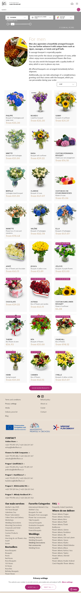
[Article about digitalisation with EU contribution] (17, 427)
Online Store (11, 441)
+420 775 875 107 (15, 4)
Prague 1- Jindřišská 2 (14, 464)
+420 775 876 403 (11, 498)
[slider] (12, 24)
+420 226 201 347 (26, 445)
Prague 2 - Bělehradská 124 (17, 486)
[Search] (78, 9)
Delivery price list (11, 412)
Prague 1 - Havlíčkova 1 (15, 475)
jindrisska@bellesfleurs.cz (14, 470)
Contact (43, 412)
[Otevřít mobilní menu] (77, 4)
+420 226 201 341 (26, 478)
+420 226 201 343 (26, 498)
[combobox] (11, 17)
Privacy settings (10, 404)
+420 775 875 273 (11, 467)
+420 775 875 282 (11, 456)
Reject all (48, 587)
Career (42, 408)
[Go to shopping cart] (72, 4)
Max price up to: (12, 20)
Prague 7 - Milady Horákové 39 (18, 494)
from (13, 122)
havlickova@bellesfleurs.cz (15, 481)
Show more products (40, 388)
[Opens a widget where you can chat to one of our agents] (73, 589)
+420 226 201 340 (27, 489)
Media (7, 408)
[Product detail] (15, 101)
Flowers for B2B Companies (17, 453)
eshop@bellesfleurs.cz (13, 447)
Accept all (33, 587)
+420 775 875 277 (11, 478)
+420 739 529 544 (12, 489)
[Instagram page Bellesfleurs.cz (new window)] (42, 396)
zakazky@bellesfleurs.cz (14, 458)
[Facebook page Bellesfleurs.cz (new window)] (38, 396)
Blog (6, 416)
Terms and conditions (13, 400)
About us (43, 404)
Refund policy (45, 400)
